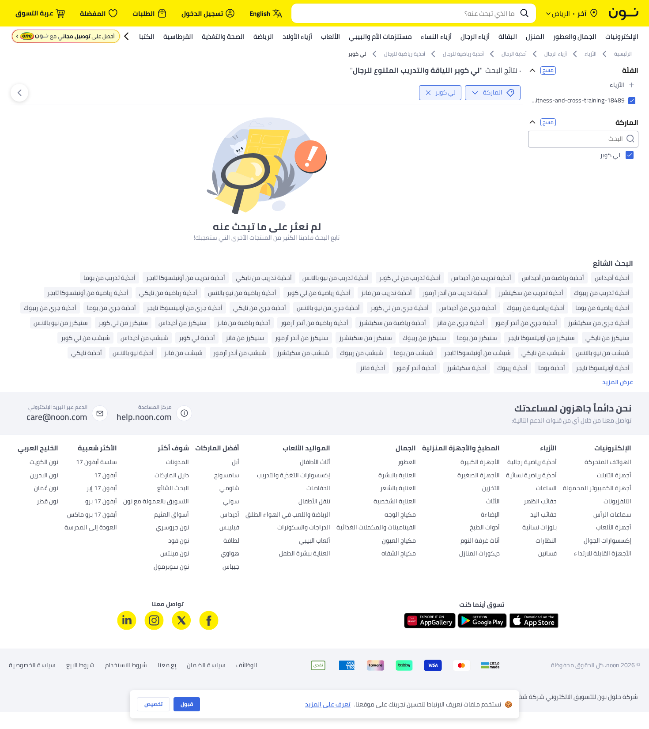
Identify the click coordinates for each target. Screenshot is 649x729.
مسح (548, 70)
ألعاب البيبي (314, 541)
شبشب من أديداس (144, 338)
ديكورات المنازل (479, 554)
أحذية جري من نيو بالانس (328, 308)
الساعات (546, 489)
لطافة (231, 541)
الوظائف (246, 665)
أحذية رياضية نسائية (531, 476)
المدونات (177, 463)
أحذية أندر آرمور (416, 368)
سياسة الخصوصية (32, 665)
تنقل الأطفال (314, 502)
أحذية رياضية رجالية (532, 463)
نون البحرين (44, 476)
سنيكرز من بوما (477, 338)
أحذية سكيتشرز (467, 368)
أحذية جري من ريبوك (50, 308)
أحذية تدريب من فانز (386, 292)
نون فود (178, 541)
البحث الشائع (173, 489)
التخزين (491, 489)
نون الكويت (44, 463)
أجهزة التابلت (614, 476)
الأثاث (493, 502)
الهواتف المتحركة (608, 463)
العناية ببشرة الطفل (304, 554)
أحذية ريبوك (512, 368)
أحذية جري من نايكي (259, 308)
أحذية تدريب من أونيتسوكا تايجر (185, 277)
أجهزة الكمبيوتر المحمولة (597, 489)
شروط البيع (80, 665)
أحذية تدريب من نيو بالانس (335, 277)
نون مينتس (174, 554)
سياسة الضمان (206, 665)
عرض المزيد (617, 382)
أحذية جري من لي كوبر (399, 308)
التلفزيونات (617, 502)
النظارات (546, 541)
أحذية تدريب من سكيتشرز (530, 292)
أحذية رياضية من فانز (243, 323)
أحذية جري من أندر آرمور (526, 323)
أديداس (229, 515)
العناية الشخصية (395, 502)
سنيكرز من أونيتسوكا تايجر (541, 338)
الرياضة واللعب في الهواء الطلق (287, 515)
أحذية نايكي (86, 353)
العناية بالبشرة (397, 476)
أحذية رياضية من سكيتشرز (392, 323)
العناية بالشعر (398, 489)
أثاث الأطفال (315, 463)
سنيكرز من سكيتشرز (365, 338)
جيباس (231, 567)
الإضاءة (490, 515)
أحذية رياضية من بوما (602, 308)
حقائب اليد (543, 515)
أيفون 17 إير (102, 489)
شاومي (229, 489)
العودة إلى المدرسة (90, 528)
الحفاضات (318, 489)
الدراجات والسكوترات (303, 528)
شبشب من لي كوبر (85, 338)
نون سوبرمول (171, 567)
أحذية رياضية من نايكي (168, 292)
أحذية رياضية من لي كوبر (319, 292)
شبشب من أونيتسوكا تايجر (477, 353)
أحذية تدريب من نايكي (264, 277)
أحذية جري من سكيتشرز (599, 323)
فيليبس (229, 528)
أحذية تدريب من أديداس (481, 277)
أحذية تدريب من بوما (109, 277)
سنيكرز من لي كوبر (123, 323)
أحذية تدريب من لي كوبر (410, 277)
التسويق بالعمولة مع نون (156, 502)
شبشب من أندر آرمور (239, 353)
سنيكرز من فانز (245, 338)
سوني (231, 502)
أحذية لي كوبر (197, 338)
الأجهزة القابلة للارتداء (602, 554)
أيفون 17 (105, 476)
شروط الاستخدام (126, 665)
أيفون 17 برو (101, 502)
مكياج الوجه (400, 515)
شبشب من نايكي (543, 353)
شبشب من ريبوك (361, 353)
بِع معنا (167, 665)
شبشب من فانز (183, 353)
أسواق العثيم (171, 515)
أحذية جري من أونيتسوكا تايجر (185, 308)
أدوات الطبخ (485, 528)
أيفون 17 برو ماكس (92, 515)
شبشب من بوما (414, 353)
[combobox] (405, 13)
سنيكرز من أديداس (182, 323)
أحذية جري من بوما (111, 308)
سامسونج (226, 476)
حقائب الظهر (540, 502)
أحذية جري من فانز (460, 323)
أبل (235, 463)
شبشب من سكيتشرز (303, 353)
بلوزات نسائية (539, 528)
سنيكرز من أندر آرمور (301, 338)
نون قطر (47, 502)
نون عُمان (46, 489)
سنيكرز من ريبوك (424, 338)
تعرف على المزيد (328, 704)
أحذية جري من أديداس (467, 308)
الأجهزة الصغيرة (478, 476)
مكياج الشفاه (398, 554)
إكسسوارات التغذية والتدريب (293, 476)
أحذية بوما (551, 368)
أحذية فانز (372, 368)
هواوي (230, 554)
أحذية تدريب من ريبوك (602, 292)
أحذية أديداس (612, 277)
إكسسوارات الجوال (607, 541)
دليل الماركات (172, 476)
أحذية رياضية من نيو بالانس (242, 292)
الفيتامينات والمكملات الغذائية (376, 528)
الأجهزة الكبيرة (480, 463)
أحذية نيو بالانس (133, 353)
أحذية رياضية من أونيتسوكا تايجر (87, 292)
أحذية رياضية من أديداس (553, 277)
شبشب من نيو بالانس (603, 353)
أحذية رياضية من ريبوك (536, 308)
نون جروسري (172, 528)
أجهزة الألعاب (613, 528)
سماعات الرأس (612, 515)
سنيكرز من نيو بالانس (61, 323)
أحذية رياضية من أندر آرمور (314, 323)
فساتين (547, 554)
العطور (407, 463)
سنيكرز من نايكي (607, 338)
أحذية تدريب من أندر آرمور (455, 292)
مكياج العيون (399, 541)
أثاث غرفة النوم (480, 541)
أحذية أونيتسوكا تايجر (603, 368)
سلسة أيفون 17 (96, 463)
